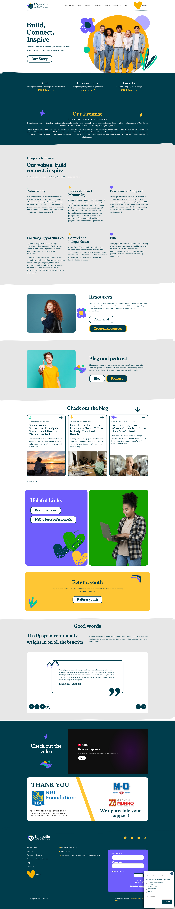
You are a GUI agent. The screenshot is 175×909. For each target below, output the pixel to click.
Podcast (117, 378)
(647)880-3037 (66, 851)
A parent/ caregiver (153, 886)
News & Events (69, 5)
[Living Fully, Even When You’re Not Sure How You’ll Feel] (129, 465)
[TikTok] (145, 838)
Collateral (101, 319)
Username (117, 853)
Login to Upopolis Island (137, 887)
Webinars (98, 5)
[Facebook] (125, 837)
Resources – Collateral (34, 855)
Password (117, 862)
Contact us (107, 5)
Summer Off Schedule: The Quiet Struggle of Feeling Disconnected (44, 430)
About (79, 5)
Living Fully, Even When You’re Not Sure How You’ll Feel (128, 428)
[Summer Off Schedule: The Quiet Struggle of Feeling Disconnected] (46, 463)
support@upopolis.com (69, 847)
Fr (126, 5)
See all (30, 481)
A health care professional (155, 882)
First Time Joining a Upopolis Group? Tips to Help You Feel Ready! (86, 430)
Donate (144, 5)
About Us (30, 851)
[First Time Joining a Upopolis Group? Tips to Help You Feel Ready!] (87, 463)
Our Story (39, 59)
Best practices (46, 510)
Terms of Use (135, 899)
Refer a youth (87, 599)
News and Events (33, 847)
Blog (97, 378)
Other (150, 892)
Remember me (119, 871)
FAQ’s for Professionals (53, 519)
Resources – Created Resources (38, 859)
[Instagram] (138, 838)
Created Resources (108, 328)
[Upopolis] (38, 5)
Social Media (152, 888)
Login (115, 5)
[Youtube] (132, 838)
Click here (44, 90)
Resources (87, 5)
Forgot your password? (139, 881)
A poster (150, 890)
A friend (150, 884)
